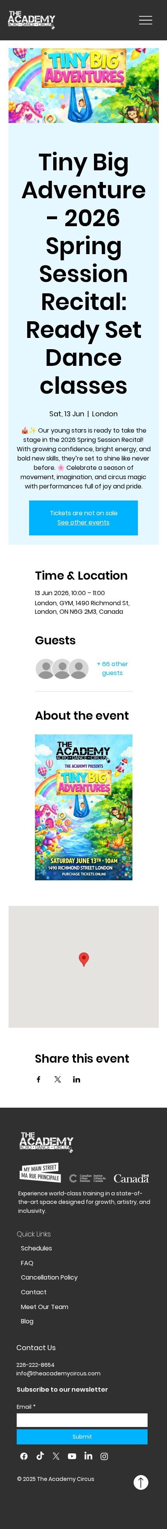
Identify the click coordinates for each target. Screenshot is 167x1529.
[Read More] (141, 1482)
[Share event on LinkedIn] (76, 1079)
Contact (34, 1292)
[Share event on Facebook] (38, 1079)
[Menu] (146, 20)
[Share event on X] (57, 1079)
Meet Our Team (44, 1306)
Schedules (36, 1248)
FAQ (27, 1263)
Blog (27, 1321)
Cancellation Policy (49, 1277)
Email (26, 1407)
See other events (83, 522)
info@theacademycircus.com (58, 1373)
